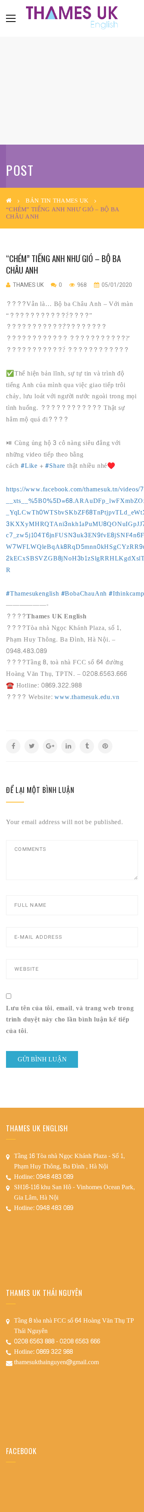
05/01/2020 (116, 285)
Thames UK (28, 285)
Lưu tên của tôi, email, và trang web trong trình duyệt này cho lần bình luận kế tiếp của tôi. (70, 1020)
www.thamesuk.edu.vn (86, 697)
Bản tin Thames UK (57, 200)
